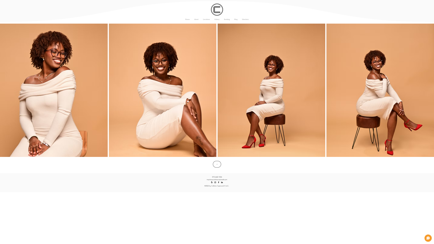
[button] (217, 19)
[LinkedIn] (222, 182)
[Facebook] (218, 182)
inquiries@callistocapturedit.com (217, 179)
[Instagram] (215, 182)
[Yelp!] (212, 182)
